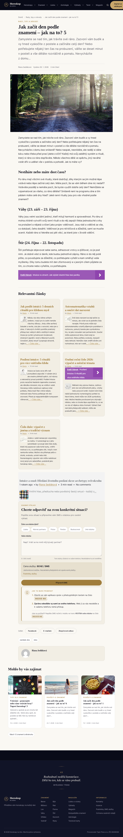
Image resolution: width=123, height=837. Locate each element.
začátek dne (25, 640)
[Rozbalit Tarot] (92, 5)
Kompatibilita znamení (77, 813)
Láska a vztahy (74, 801)
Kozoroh (56, 817)
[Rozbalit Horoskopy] (35, 5)
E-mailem (47, 631)
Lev (42, 809)
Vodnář (43, 821)
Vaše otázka (26, 536)
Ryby (55, 821)
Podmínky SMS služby (105, 809)
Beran (43, 801)
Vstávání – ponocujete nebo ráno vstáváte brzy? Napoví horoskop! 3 (21, 703)
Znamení (41, 5)
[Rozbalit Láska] (57, 5)
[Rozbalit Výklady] (83, 5)
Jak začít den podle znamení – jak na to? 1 (93, 702)
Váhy (43, 813)
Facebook (32, 631)
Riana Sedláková (48, 484)
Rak (54, 805)
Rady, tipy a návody (34, 17)
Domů (20, 17)
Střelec (43, 817)
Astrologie (65, 5)
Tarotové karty (74, 821)
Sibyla (24, 313)
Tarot (88, 5)
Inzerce (99, 805)
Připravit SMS (61, 583)
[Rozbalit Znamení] (47, 5)
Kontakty (99, 801)
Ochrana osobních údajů (105, 813)
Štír (54, 813)
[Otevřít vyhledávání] (107, 5)
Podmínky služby (30, 574)
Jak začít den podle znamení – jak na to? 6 (57, 702)
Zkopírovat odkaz (66, 631)
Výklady (77, 5)
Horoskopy (28, 5)
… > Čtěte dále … (33, 344)
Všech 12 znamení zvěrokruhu (21, 734)
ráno (35, 640)
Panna (55, 809)
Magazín (99, 5)
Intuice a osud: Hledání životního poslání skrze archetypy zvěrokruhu (60, 480)
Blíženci (44, 805)
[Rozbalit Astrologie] (71, 5)
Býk (54, 801)
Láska (52, 5)
